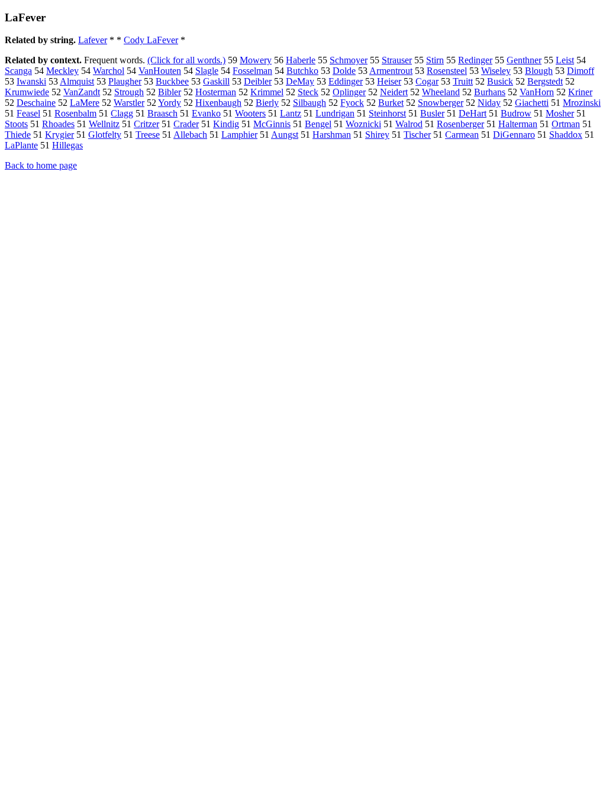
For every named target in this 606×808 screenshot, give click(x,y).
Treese (148, 135)
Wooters (250, 113)
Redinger (475, 60)
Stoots (16, 124)
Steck (308, 92)
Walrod (409, 124)
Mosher (560, 113)
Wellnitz (104, 124)
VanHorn (537, 92)
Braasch (162, 113)
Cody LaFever (151, 40)
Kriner (580, 92)
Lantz (290, 113)
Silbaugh (309, 103)
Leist (565, 60)
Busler (432, 113)
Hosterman (215, 92)
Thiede (18, 135)
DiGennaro (514, 135)
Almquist (77, 81)
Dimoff (580, 71)
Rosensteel (447, 71)
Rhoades (58, 124)
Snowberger (440, 103)
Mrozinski (582, 103)
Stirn (435, 60)
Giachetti (532, 103)
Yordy (169, 103)
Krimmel (266, 92)
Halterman (517, 124)
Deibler (258, 81)
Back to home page (41, 165)
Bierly (267, 103)
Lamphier (239, 135)
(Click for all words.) (186, 60)
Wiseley (496, 71)
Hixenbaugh (218, 103)
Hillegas (67, 145)
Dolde (344, 71)
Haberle (300, 60)
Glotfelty (104, 135)
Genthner (524, 60)
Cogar (427, 81)
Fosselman (252, 71)
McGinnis (272, 124)
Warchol (108, 71)
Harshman (331, 135)
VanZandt (81, 92)
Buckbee (172, 81)
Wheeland (441, 92)
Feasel (28, 113)
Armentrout (390, 71)
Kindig (226, 124)
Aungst (284, 135)
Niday (489, 103)
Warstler (129, 103)
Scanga (18, 71)
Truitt (463, 81)
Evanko (206, 113)
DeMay (300, 81)
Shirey (377, 135)
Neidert (394, 92)
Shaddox (565, 135)
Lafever (92, 40)
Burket (391, 103)
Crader (186, 124)
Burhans (489, 92)
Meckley (62, 71)
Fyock (352, 103)
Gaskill (216, 81)
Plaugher (124, 81)
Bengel (318, 124)
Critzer (146, 124)
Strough (129, 92)
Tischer (417, 135)
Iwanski (31, 81)
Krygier (59, 135)
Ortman (566, 124)
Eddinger (345, 81)
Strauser (397, 60)
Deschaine (36, 103)
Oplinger (349, 92)
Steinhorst (387, 113)
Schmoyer (349, 60)
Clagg (122, 113)
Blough (539, 71)
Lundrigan (334, 113)
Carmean (462, 135)
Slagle (206, 71)
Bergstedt (545, 81)
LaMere (84, 103)
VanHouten (159, 71)
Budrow (516, 113)
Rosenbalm (75, 113)
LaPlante (21, 145)
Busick (500, 81)
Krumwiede (27, 92)
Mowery (256, 60)
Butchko (302, 71)
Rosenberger (460, 124)
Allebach (190, 135)
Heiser (389, 81)
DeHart (472, 113)
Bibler (169, 92)
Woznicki (363, 124)
